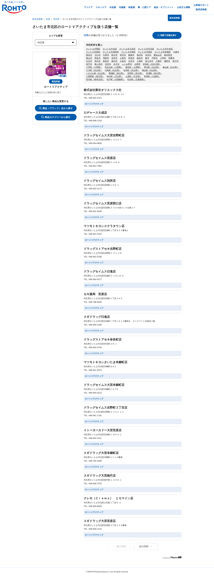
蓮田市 (167, 61)
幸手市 (89, 64)
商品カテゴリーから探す (57, 117)
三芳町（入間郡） (94, 67)
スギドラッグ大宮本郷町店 (101, 452)
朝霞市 (171, 58)
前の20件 (121, 546)
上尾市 (123, 58)
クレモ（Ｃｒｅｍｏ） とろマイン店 (108, 498)
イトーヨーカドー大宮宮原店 (103, 430)
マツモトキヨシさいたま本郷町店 (105, 362)
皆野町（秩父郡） (135, 73)
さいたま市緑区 (145, 52)
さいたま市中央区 (164, 49)
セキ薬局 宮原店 (95, 294)
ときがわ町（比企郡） (96, 73)
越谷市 (140, 58)
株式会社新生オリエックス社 (103, 89)
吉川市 (116, 64)
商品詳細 (56, 81)
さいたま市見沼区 (146, 49)
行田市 (106, 55)
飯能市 (131, 55)
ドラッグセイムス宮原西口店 (103, 203)
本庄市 (148, 55)
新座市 (106, 61)
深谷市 (114, 58)
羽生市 (97, 58)
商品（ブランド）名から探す (58, 108)
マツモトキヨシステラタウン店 (104, 226)
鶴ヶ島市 (98, 64)
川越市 (176, 52)
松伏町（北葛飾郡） (136, 79)
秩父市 (114, 55)
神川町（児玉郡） (115, 76)
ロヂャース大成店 (95, 112)
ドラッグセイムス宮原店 (100, 158)
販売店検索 (37, 19)
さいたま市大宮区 (127, 49)
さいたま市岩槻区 (162, 52)
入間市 (163, 58)
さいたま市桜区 (93, 52)
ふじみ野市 (127, 64)
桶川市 (114, 61)
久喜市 (123, 61)
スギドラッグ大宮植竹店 (100, 475)
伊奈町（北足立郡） (152, 64)
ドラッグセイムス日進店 (100, 271)
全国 (48, 19)
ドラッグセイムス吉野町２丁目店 (105, 407)
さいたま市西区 (93, 49)
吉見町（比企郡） (131, 70)
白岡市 (137, 64)
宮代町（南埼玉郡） (95, 79)
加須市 (140, 55)
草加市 (131, 58)
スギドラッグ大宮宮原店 (100, 520)
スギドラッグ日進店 (97, 316)
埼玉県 (56, 19)
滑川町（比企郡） (152, 67)
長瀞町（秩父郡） (154, 73)
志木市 (89, 61)
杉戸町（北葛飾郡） (116, 79)
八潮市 (140, 61)
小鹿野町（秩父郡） (95, 76)
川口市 (97, 55)
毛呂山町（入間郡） (114, 67)
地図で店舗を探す (168, 35)
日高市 (108, 64)
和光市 (97, 61)
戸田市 (155, 58)
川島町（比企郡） (113, 70)
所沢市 (123, 55)
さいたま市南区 (128, 52)
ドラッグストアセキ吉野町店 (103, 248)
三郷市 (159, 61)
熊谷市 (89, 55)
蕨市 (147, 58)
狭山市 (89, 58)
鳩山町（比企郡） (150, 70)
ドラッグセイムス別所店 (100, 180)
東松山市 (158, 55)
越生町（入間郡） (133, 67)
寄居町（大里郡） (152, 76)
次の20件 (144, 546)
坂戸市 (176, 61)
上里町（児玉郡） (133, 76)
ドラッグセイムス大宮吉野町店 (104, 135)
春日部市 (168, 55)
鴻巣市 (106, 58)
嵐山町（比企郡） (171, 67)
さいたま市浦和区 (111, 52)
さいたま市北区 (110, 49)
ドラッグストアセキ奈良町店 (103, 339)
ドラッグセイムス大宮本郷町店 (104, 384)
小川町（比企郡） (94, 70)
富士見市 (149, 61)
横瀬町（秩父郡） (117, 73)
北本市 (131, 61)
